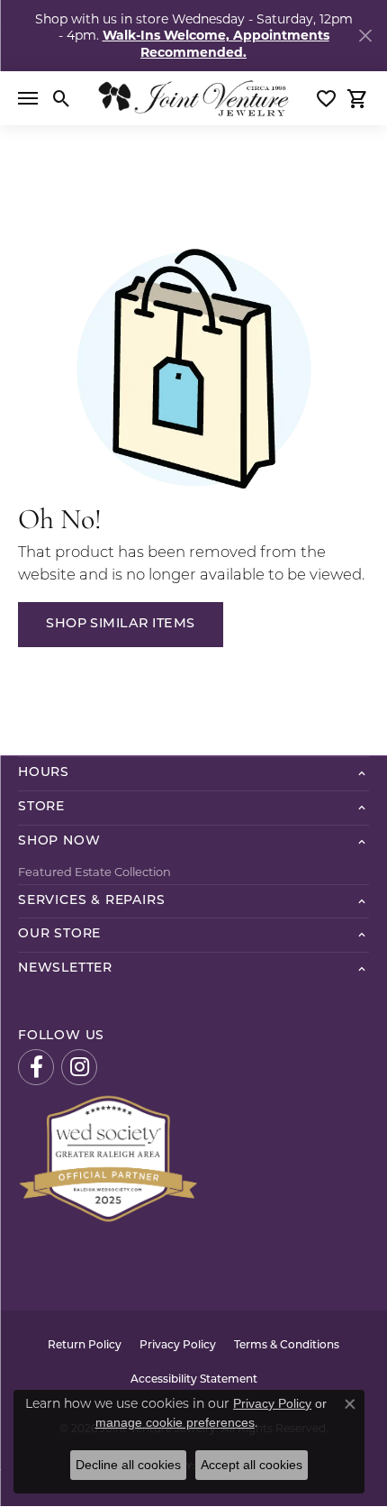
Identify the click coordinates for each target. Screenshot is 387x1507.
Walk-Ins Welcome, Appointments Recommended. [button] (216, 43)
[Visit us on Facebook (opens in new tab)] (36, 1067)
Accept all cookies (251, 1464)
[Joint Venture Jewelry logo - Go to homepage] (193, 98)
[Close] (365, 35)
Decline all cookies (128, 1464)
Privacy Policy (178, 1345)
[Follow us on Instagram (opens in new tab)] (79, 1067)
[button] (61, 98)
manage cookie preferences (175, 1422)
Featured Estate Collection (94, 871)
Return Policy (85, 1345)
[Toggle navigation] (28, 98)
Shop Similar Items (120, 624)
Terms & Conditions (286, 1345)
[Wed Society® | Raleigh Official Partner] (108, 1157)
